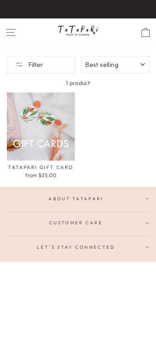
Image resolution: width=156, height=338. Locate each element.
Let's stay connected (76, 247)
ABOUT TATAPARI (75, 198)
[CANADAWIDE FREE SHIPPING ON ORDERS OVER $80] (78, 9)
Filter (35, 64)
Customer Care (76, 222)
